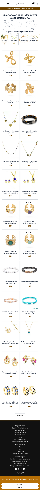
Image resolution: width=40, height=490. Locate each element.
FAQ (20, 449)
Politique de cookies (20, 463)
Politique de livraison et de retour (20, 466)
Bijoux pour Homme (20, 439)
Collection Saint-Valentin (20, 441)
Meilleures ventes (20, 445)
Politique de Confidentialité (20, 461)
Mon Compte (20, 447)
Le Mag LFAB (20, 451)
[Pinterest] (21, 469)
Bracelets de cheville (20, 432)
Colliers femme (20, 435)
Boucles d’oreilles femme (20, 428)
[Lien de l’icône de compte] (37, 4)
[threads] (24, 469)
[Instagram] (18, 469)
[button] (8, 4)
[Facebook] (16, 469)
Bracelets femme (20, 430)
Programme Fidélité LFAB (20, 453)
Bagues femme (20, 426)
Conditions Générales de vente (20, 459)
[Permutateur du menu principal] (4, 3)
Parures (20, 437)
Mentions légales (20, 457)
